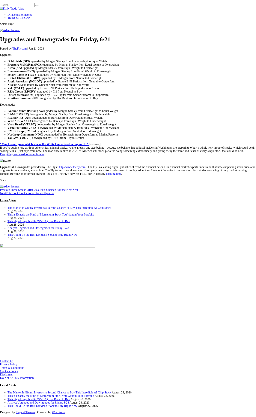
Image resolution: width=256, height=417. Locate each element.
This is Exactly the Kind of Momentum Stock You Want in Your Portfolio (50, 214)
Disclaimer (6, 374)
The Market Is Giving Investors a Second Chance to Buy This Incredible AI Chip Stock (59, 207)
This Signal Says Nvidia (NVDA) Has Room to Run (38, 221)
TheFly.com (19, 48)
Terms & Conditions (12, 367)
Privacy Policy (8, 364)
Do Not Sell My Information (17, 377)
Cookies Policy (9, 371)
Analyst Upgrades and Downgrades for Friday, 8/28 (38, 228)
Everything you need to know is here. (22, 154)
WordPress (58, 412)
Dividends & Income (19, 14)
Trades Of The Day (19, 17)
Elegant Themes (25, 412)
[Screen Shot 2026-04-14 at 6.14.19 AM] (47, 246)
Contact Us (6, 361)
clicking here (113, 173)
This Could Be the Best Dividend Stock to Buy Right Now (42, 234)
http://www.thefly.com (72, 167)
